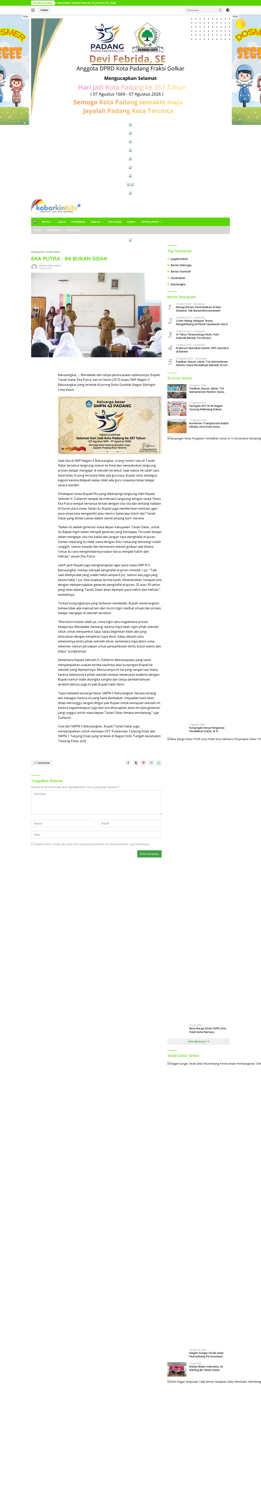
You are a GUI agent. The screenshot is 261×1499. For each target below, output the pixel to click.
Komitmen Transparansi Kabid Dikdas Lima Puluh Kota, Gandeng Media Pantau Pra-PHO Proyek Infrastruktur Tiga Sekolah (208, 425)
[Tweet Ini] (136, 763)
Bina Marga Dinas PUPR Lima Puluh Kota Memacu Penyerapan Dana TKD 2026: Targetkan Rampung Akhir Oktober (207, 1030)
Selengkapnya (197, 1041)
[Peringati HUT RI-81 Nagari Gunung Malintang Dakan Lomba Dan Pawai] (176, 408)
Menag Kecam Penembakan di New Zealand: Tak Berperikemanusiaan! (198, 308)
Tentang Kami (150, 222)
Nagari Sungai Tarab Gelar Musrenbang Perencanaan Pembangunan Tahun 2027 (206, 1354)
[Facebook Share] (128, 763)
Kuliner (131, 222)
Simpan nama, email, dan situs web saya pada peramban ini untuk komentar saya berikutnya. (91, 844)
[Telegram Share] (151, 763)
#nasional (72, 230)
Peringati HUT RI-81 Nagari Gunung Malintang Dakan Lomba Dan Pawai (206, 407)
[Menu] (33, 10)
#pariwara (54, 230)
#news (37, 230)
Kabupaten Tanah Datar (45, 252)
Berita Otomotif (181, 271)
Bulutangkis (178, 284)
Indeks (44, 9)
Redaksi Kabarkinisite (50, 265)
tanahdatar (178, 278)
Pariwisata (115, 222)
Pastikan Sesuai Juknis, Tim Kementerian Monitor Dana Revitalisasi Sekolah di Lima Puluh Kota (202, 363)
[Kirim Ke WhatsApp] (159, 763)
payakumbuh (179, 259)
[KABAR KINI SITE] (56, 206)
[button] (220, 10)
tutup (25, 16)
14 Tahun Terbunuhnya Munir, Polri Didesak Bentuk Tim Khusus (197, 336)
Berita (46, 222)
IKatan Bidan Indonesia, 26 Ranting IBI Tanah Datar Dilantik (206, 1368)
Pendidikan (78, 222)
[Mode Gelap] (228, 10)
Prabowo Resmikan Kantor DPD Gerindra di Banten (202, 349)
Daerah (95, 222)
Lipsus (62, 222)
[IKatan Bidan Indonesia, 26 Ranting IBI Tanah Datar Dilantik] (176, 1369)
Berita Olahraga (181, 265)
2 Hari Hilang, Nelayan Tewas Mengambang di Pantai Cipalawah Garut (202, 322)
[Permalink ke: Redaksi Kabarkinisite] (34, 266)
